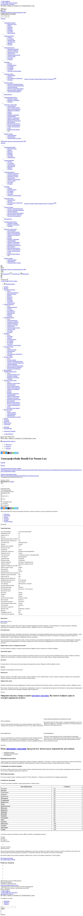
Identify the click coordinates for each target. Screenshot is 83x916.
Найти (2, 908)
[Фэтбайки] (14, 61)
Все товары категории (7, 858)
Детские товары (11, 360)
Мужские (12, 475)
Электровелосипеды (12, 292)
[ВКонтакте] (2, 453)
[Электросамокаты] (14, 34)
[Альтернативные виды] (14, 96)
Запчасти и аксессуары (13, 383)
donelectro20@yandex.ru (8, 441)
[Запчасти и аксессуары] (14, 103)
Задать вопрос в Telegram (8, 4)
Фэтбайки (10, 336)
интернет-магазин (16, 748)
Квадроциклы (59, 470)
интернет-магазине (40, 696)
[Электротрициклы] (14, 46)
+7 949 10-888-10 (5, 1)
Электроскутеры (11, 349)
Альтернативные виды (13, 374)
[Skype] (15, 453)
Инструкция (4, 621)
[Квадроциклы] (14, 93)
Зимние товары (11, 412)
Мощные (17, 475)
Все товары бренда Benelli (8, 859)
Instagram (8, 446)
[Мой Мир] (6, 453)
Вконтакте (9, 444)
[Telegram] (17, 453)
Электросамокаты (12, 307)
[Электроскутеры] (14, 72)
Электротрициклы (12, 320)
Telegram (8, 448)
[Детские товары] (14, 81)
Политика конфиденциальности (9, 885)
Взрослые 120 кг (5, 475)
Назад (8, 291)
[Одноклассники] (4, 453)
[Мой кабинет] (1, 266)
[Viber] (11, 453)
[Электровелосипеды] (14, 21)
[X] (8, 453)
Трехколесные (35, 475)
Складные (28, 475)
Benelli (12, 481)
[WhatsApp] (13, 453)
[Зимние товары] (14, 132)
